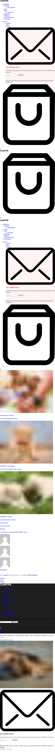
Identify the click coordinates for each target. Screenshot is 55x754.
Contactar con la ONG (11, 614)
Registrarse (21, 75)
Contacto (6, 615)
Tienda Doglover (8, 601)
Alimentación (9, 596)
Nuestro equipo (9, 611)
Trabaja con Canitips (11, 612)
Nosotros (8, 607)
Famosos (6, 598)
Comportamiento (4, 415)
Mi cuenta (6, 603)
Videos (6, 600)
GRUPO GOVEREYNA (33, 575)
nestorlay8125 (3, 570)
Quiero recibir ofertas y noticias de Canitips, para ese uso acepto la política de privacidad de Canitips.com (28, 628)
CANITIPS (6, 606)
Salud (4, 595)
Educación (11, 415)
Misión (7, 609)
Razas (4, 593)
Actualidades (3, 466)
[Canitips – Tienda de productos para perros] (4, 1)
